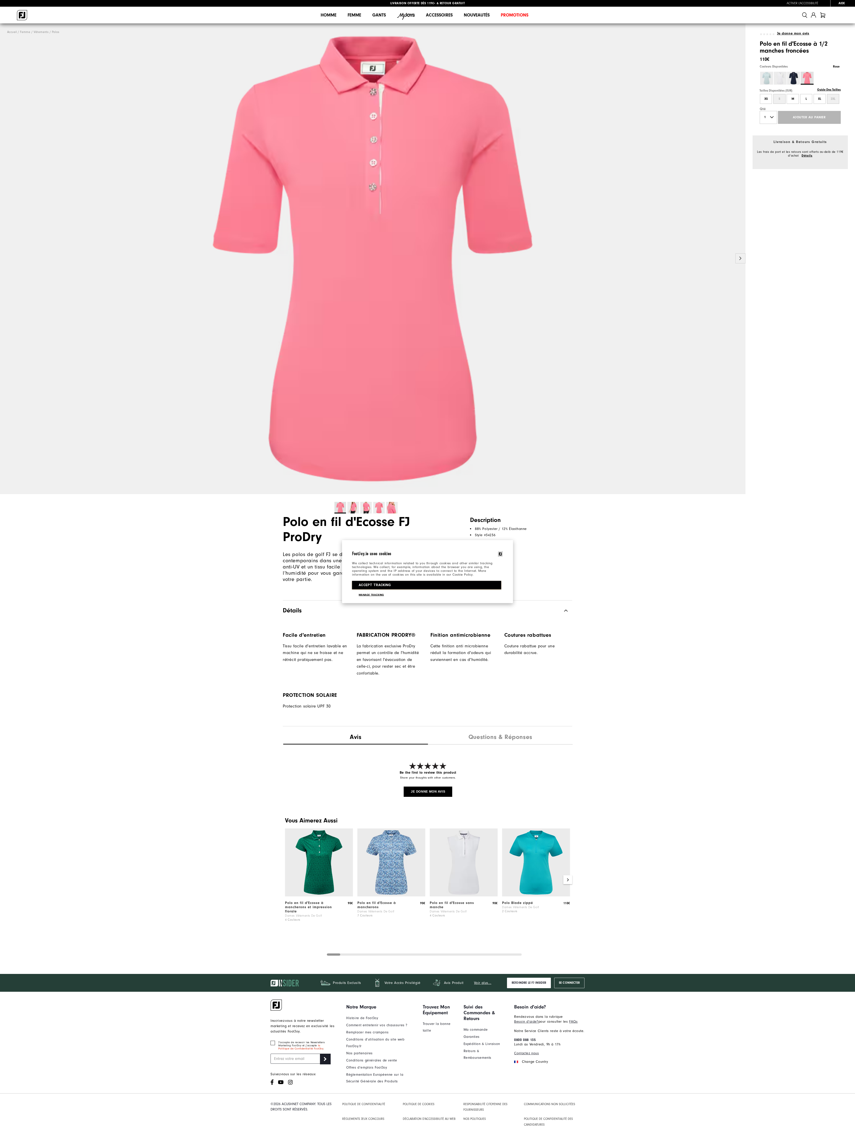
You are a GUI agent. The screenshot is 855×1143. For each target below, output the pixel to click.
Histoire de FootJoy (362, 1018)
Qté (763, 109)
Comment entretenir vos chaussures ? (376, 1025)
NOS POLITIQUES (474, 1119)
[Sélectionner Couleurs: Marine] (793, 78)
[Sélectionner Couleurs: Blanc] (780, 78)
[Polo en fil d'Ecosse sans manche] (464, 895)
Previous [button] (5, 259)
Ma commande (476, 1030)
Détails (807, 155)
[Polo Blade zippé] (536, 895)
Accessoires (439, 15)
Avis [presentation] (355, 736)
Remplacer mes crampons (367, 1032)
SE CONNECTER (569, 983)
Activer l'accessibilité (802, 3)
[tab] (822, 15)
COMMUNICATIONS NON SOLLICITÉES (549, 1104)
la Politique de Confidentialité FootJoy (300, 1047)
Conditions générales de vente (371, 1060)
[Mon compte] (813, 15)
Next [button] (740, 259)
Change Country (535, 1062)
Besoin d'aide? (526, 1022)
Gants (379, 15)
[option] (372, 259)
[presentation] (500, 737)
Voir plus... (482, 983)
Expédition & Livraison (482, 1044)
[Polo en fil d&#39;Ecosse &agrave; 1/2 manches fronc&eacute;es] (372, 259)
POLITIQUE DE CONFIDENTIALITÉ (363, 1104)
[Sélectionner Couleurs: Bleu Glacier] (766, 78)
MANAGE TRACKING (371, 594)
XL (819, 99)
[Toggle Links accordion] (381, 1007)
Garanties (472, 1037)
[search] (804, 15)
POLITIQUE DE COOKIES (418, 1104)
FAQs (573, 1022)
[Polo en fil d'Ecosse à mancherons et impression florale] (319, 895)
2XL (833, 99)
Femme (354, 15)
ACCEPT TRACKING (375, 585)
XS (766, 99)
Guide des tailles (829, 90)
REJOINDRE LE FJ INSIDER (529, 983)
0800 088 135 (525, 1040)
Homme (328, 15)
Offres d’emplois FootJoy (366, 1067)
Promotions (514, 15)
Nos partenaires (359, 1053)
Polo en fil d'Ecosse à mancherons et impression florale (308, 907)
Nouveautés (477, 15)
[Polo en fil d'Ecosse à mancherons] (391, 895)
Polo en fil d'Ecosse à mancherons (376, 905)
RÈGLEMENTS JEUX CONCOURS (363, 1119)
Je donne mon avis (793, 33)
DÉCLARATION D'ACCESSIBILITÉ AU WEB (429, 1119)
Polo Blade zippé (517, 903)
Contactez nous (526, 1053)
